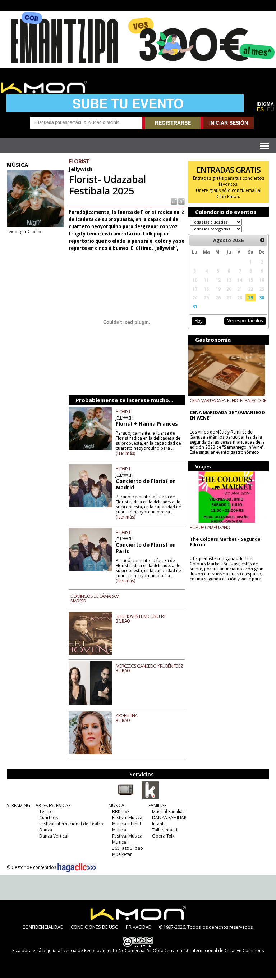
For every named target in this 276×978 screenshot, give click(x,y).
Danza (45, 830)
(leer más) (125, 453)
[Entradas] (150, 797)
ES (260, 109)
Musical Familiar (168, 811)
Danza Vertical (53, 836)
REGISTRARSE (173, 123)
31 (194, 306)
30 (261, 297)
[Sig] (262, 240)
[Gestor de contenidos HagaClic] (77, 868)
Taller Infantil (165, 830)
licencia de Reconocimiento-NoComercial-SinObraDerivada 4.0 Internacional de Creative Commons (162, 950)
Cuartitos (48, 818)
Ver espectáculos (245, 320)
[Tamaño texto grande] (181, 201)
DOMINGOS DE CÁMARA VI (94, 596)
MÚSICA (116, 805)
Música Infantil (126, 824)
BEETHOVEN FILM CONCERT (141, 616)
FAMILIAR (157, 805)
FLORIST (123, 411)
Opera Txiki (163, 836)
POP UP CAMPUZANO (210, 527)
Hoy (198, 321)
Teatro (46, 811)
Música (119, 830)
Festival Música (127, 818)
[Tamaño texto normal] (173, 201)
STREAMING (18, 805)
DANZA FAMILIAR (169, 818)
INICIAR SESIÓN (228, 123)
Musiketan (122, 854)
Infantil (159, 824)
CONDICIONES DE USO (95, 927)
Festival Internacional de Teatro (71, 824)
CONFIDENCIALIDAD (43, 927)
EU (270, 109)
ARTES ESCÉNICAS (53, 805)
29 (250, 297)
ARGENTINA (126, 715)
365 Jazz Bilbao (127, 848)
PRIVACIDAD (139, 927)
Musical (119, 842)
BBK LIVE (120, 811)
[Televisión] (125, 797)
